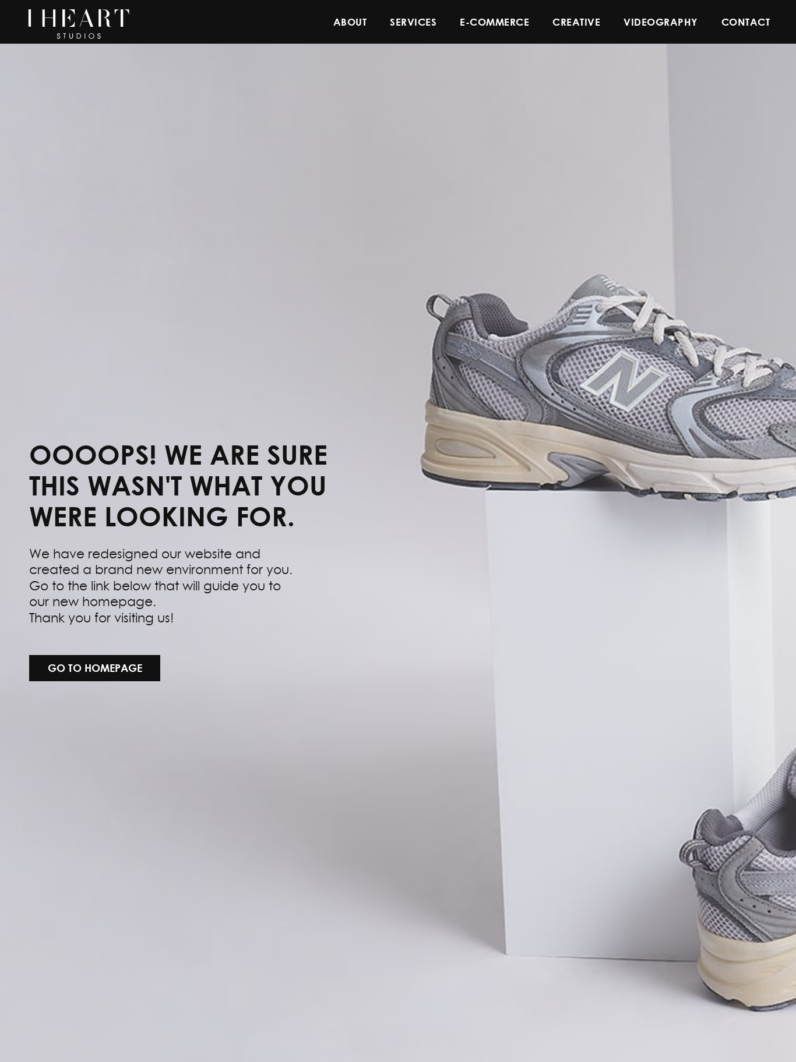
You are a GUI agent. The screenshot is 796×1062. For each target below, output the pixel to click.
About (350, 22)
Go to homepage (95, 667)
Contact (745, 22)
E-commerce (494, 22)
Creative (576, 22)
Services (413, 22)
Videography (661, 22)
